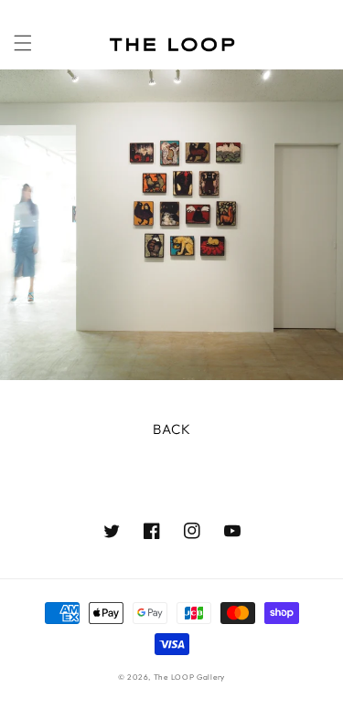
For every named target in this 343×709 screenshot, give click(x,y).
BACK (172, 429)
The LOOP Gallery (189, 677)
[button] (23, 43)
